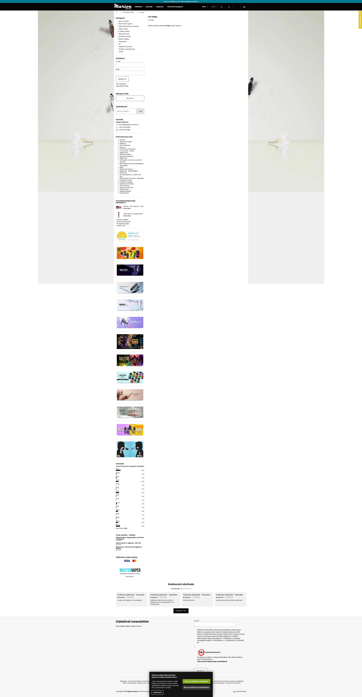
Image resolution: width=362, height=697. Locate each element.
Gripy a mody (123, 29)
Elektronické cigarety (125, 24)
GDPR (121, 167)
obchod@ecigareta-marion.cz (129, 125)
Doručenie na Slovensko (127, 149)
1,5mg (118, 473)
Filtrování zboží (124, 186)
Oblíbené (123, 143)
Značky (121, 52)
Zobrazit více (181, 611)
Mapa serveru (124, 189)
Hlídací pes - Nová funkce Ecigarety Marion (129, 547)
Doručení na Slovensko (233, 683)
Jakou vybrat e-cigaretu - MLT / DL (128, 543)
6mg (117, 491)
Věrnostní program (126, 142)
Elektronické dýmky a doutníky (129, 26)
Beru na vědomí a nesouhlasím (196, 687)
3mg (117, 480)
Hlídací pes (123, 173)
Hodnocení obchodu (126, 187)
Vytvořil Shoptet (241, 691)
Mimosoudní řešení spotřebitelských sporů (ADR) (131, 164)
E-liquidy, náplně (124, 31)
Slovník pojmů (124, 193)
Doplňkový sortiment (125, 46)
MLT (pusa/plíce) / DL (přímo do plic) (130, 175)
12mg (117, 510)
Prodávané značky (126, 180)
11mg (117, 506)
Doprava (122, 147)
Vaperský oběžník (125, 191)
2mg (117, 476)
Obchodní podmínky (126, 156)
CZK (213, 7)
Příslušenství (123, 41)
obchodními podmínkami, (222, 630)
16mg (117, 517)
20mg (118, 525)
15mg (117, 514)
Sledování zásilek (125, 154)
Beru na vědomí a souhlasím (196, 681)
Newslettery (240, 681)
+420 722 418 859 (124, 127)
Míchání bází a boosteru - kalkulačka (132, 178)
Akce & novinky (124, 21)
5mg (117, 487)
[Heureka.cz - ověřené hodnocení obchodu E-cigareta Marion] (130, 236)
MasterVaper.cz (130, 576)
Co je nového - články (127, 151)
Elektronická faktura (126, 169)
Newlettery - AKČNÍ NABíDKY (129, 171)
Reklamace (123, 158)
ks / (130, 98)
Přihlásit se (122, 79)
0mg (117, 469)
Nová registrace (121, 84)
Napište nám (124, 153)
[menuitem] (138, 7)
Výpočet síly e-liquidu (127, 184)
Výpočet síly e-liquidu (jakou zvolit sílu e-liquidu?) (130, 538)
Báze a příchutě (124, 34)
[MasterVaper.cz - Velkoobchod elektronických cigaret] (130, 570)
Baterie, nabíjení (124, 39)
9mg (117, 499)
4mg (117, 484)
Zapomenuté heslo (122, 86)
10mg (117, 502)
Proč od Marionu (125, 145)
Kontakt (122, 140)
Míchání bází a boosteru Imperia (224, 681)
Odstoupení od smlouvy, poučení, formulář (131, 161)
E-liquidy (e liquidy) (126, 182)
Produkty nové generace (127, 49)
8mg (117, 495)
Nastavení (157, 692)
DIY (120, 44)
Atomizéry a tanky (125, 36)
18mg (117, 521)
